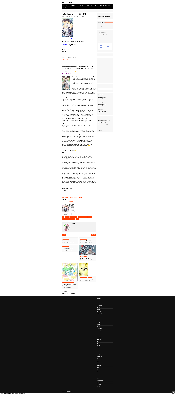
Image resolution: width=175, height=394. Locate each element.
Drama (98, 367)
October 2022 (99, 311)
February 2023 (99, 305)
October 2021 (99, 337)
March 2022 (99, 326)
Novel (79, 16)
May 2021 (98, 345)
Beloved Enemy (65, 59)
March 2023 (99, 303)
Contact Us (64, 7)
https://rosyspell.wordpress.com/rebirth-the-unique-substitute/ (73, 197)
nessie (63, 16)
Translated (82, 16)
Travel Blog (99, 386)
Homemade (99, 371)
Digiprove (23, 393)
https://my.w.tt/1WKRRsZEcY (67, 192)
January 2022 (99, 330)
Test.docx (63, 5)
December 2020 (99, 356)
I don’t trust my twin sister (102, 111)
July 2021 (98, 341)
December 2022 (99, 309)
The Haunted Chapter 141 (105, 120)
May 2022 (98, 322)
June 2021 (98, 343)
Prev (64, 234)
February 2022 (99, 328)
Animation (98, 361)
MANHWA (87, 5)
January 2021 (99, 354)
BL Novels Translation (80, 5)
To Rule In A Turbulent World (86, 258)
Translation (99, 384)
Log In (101, 5)
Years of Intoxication (66, 61)
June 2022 (98, 320)
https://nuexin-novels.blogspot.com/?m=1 (69, 195)
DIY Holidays (96, 5)
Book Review (76, 16)
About (109, 5)
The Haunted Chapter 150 (85, 240)
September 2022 (99, 313)
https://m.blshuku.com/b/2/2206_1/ (68, 201)
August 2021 (99, 339)
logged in (67, 293)
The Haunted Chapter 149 (67, 248)
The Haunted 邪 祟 (104, 122)
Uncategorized (99, 388)
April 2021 (98, 347)
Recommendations (100, 380)
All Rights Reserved (65, 214)
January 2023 (99, 307)
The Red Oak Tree (67, 2)
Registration (105, 5)
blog (97, 363)
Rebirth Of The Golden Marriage (86, 278)
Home (67, 5)
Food (91, 5)
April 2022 (98, 324)
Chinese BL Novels (72, 5)
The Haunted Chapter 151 (67, 240)
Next (93, 234)
